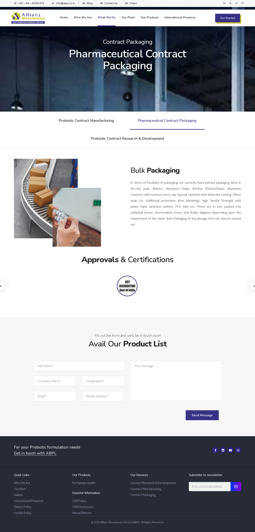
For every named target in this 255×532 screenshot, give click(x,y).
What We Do (107, 17)
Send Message (202, 415)
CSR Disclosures (82, 507)
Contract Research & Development (153, 483)
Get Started (227, 18)
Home (64, 17)
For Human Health (83, 483)
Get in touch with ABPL (35, 453)
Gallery (18, 495)
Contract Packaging (143, 495)
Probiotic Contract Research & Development (127, 138)
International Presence (180, 17)
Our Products (150, 17)
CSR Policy (79, 501)
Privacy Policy (22, 507)
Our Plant (128, 17)
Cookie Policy (22, 513)
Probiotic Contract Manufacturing (86, 120)
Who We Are (83, 17)
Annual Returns (82, 513)
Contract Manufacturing (145, 489)
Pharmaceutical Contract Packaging (167, 120)
